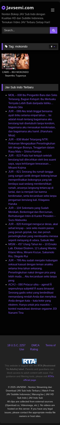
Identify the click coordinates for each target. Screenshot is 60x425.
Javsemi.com (19, 8)
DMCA (36, 345)
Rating (34, 349)
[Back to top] (49, 415)
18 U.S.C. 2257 (16, 345)
